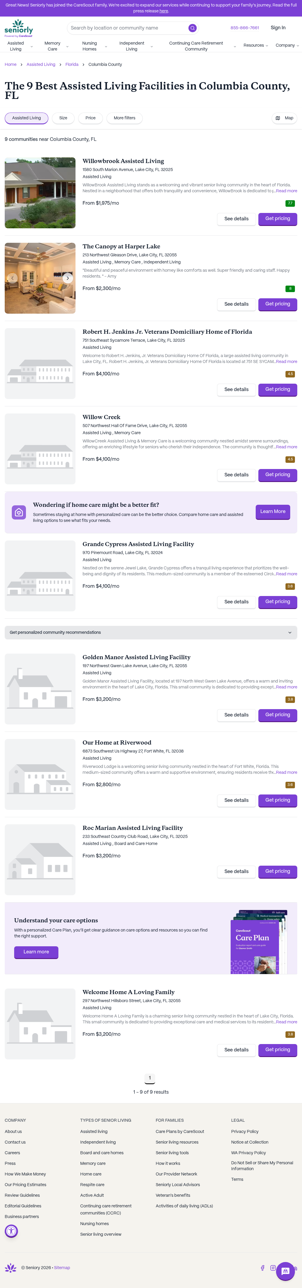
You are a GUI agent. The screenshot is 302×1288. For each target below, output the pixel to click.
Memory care (93, 1164)
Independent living (98, 1142)
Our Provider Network (176, 1174)
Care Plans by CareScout (180, 1132)
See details (236, 219)
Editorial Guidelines (23, 1206)
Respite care (92, 1185)
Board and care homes (102, 1153)
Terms (237, 1180)
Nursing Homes (89, 46)
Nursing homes (94, 1224)
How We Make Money (25, 1174)
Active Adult (92, 1195)
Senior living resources (177, 1142)
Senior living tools (172, 1153)
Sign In (278, 28)
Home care (90, 1174)
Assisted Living (15, 46)
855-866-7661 (245, 28)
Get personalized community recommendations (55, 633)
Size (63, 118)
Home (11, 65)
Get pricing (277, 218)
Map (289, 118)
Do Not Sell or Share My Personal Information (262, 1166)
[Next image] (68, 278)
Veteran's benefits (173, 1195)
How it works (168, 1164)
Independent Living (131, 46)
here (164, 11)
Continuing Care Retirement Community (196, 46)
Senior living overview (101, 1234)
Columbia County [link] (105, 65)
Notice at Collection (249, 1142)
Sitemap (62, 1268)
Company (285, 45)
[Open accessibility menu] (11, 1231)
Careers (12, 1153)
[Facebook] (262, 1268)
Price (91, 118)
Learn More (272, 511)
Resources (254, 45)
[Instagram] (273, 1268)
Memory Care (52, 46)
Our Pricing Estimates (25, 1185)
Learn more (36, 952)
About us (13, 1132)
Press (10, 1164)
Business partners (22, 1217)
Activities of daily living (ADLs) (184, 1206)
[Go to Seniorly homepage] (11, 1268)
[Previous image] (12, 278)
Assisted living (94, 1132)
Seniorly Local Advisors (178, 1185)
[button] (192, 28)
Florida (71, 65)
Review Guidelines (22, 1195)
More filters (124, 118)
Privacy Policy (245, 1132)
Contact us (15, 1142)
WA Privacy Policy (248, 1153)
